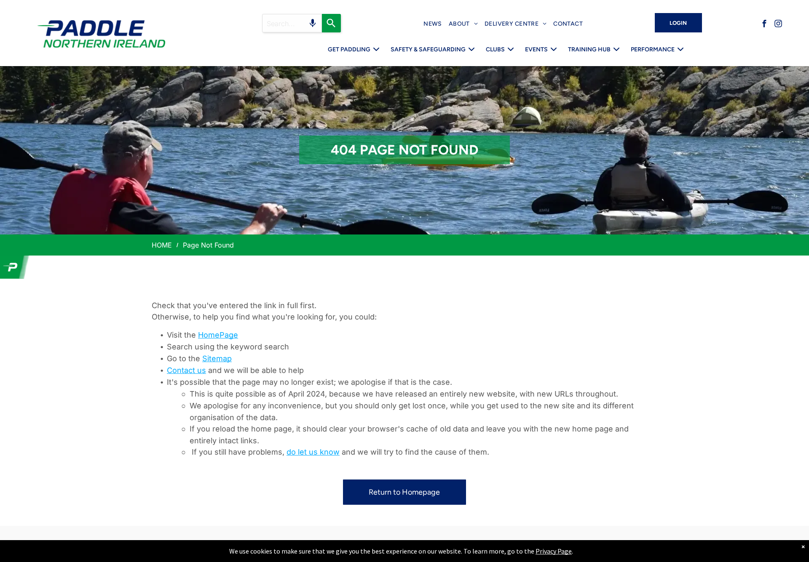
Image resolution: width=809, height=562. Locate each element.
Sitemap (217, 358)
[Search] (331, 23)
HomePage (218, 334)
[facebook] (764, 25)
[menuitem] (432, 23)
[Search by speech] (312, 23)
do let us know (313, 451)
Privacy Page (554, 551)
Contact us (186, 370)
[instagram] (778, 25)
